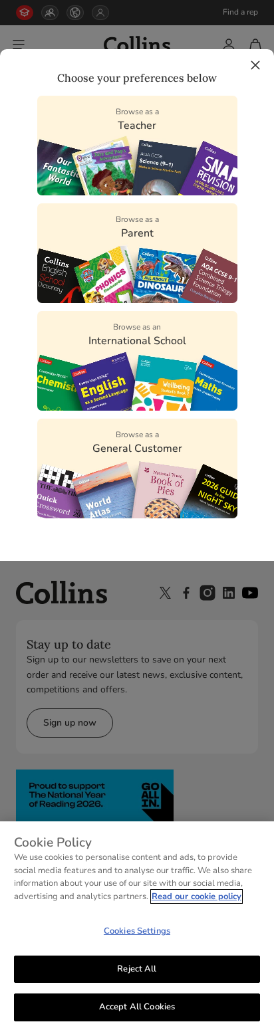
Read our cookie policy (196, 896)
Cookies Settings (137, 931)
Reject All (136, 969)
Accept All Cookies (137, 1007)
